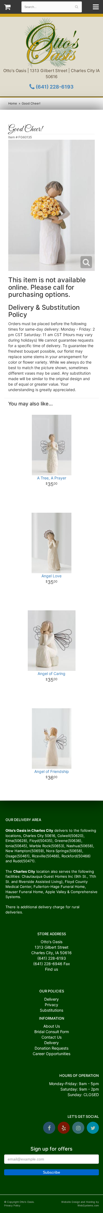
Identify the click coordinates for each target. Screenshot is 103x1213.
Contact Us (51, 1037)
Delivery (51, 999)
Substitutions (51, 1010)
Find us (51, 969)
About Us (51, 1026)
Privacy (51, 1004)
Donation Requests (51, 1048)
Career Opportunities (51, 1053)
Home (12, 103)
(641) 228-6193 (54, 87)
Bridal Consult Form (51, 1031)
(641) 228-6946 (47, 963)
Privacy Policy (12, 1205)
